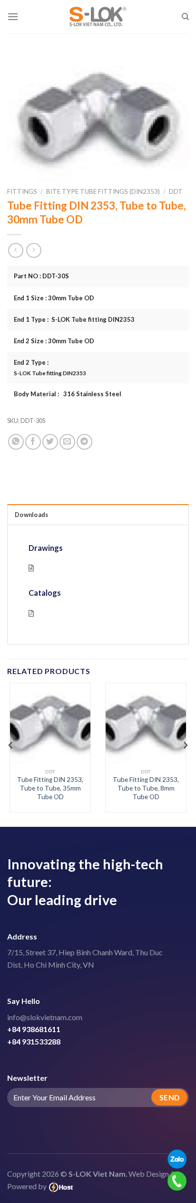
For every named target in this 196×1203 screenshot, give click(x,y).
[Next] (185, 745)
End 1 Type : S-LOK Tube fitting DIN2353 (74, 319)
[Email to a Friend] (67, 442)
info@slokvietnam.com (44, 1017)
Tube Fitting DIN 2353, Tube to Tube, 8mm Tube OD (146, 788)
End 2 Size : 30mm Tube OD (54, 341)
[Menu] (13, 16)
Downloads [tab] (31, 514)
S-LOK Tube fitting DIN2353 (50, 372)
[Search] (185, 17)
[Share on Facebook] (33, 442)
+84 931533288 (33, 1041)
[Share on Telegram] (84, 442)
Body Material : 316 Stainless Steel (67, 394)
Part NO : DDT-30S (41, 276)
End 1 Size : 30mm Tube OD (54, 298)
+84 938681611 (33, 1029)
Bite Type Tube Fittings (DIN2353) (103, 191)
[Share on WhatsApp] (16, 442)
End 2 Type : (50, 367)
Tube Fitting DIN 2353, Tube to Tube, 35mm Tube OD (50, 788)
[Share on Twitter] (50, 442)
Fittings (22, 191)
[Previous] (11, 745)
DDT (176, 191)
